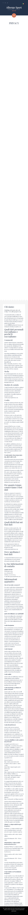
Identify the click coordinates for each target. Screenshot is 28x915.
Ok (10, 912)
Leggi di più (16, 912)
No (12, 912)
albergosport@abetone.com (11, 397)
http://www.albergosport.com (13, 311)
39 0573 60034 (12, 574)
